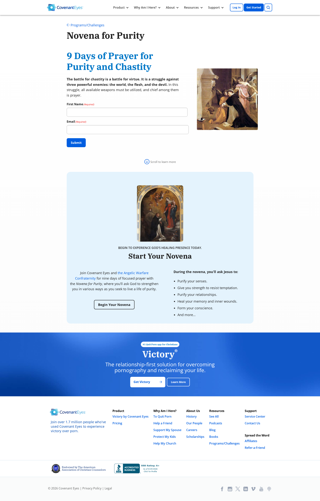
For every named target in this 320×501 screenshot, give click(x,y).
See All (214, 416)
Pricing (117, 423)
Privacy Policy (91, 488)
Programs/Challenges (87, 25)
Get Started (253, 7)
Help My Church (164, 443)
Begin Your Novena (114, 304)
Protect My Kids (164, 437)
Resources (191, 7)
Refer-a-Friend (255, 448)
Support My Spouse (167, 430)
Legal (108, 488)
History (191, 416)
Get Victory (142, 382)
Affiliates (251, 441)
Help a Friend (162, 423)
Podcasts (215, 423)
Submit (76, 143)
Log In (237, 7)
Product (119, 7)
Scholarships (195, 437)
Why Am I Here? (145, 7)
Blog (212, 430)
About (170, 7)
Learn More (178, 382)
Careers (191, 430)
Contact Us (252, 423)
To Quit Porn (162, 416)
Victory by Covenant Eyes (130, 416)
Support (214, 7)
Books (213, 437)
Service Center (255, 416)
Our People (194, 423)
